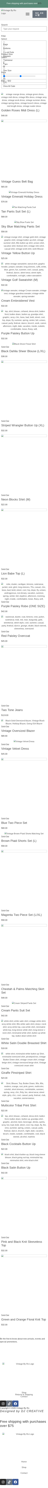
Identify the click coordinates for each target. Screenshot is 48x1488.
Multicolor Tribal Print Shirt (18, 1105)
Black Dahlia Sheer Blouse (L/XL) (23, 351)
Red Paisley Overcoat (15, 635)
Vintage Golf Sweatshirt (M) (19, 279)
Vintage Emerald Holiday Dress (21, 196)
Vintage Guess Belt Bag (17, 181)
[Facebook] (15, 1404)
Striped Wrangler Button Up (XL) (22, 425)
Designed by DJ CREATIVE (22, 1411)
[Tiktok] (9, 1404)
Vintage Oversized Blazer (18, 730)
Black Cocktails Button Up (18, 1144)
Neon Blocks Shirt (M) (15, 499)
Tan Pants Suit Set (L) (15, 211)
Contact (24, 1397)
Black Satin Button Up (15, 1167)
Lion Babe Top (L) (13, 573)
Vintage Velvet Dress (15, 748)
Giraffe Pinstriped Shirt (16, 1072)
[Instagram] (3, 1404)
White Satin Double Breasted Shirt (24, 1043)
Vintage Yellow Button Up (18, 253)
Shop (24, 1393)
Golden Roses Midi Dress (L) (20, 110)
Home (24, 1462)
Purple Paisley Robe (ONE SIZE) (23, 606)
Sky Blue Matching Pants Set (20, 226)
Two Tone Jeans (12, 710)
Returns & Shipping (24, 1395)
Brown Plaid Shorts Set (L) (18, 840)
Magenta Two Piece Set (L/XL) (21, 914)
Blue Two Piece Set (14, 822)
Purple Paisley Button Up (17, 333)
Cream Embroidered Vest (18, 300)
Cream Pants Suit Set (15, 1010)
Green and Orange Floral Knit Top (23, 1319)
